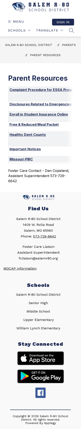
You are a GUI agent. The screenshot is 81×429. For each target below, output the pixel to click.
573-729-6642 (44, 236)
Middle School (38, 311)
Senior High (38, 303)
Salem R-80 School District (28, 45)
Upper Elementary (38, 320)
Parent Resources (45, 55)
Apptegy (50, 423)
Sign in (63, 22)
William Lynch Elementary (38, 328)
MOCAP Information (20, 268)
